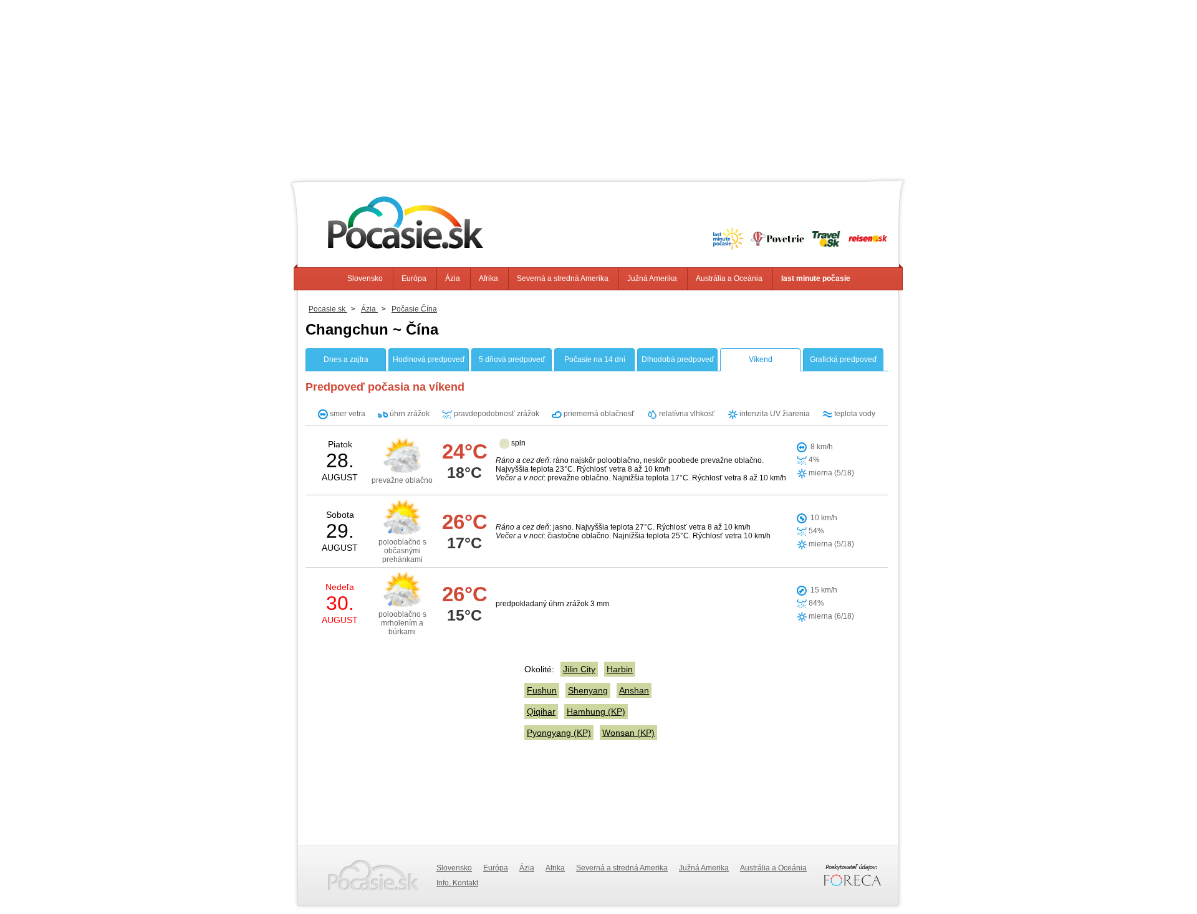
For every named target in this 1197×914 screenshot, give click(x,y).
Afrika (488, 278)
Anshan (634, 690)
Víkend (760, 359)
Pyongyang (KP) (559, 733)
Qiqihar (541, 711)
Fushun (542, 690)
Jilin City (579, 669)
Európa (413, 278)
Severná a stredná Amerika (562, 278)
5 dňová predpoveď (512, 359)
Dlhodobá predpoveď (678, 359)
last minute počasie (815, 278)
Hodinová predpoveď (428, 359)
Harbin (620, 669)
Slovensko (365, 278)
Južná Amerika (652, 278)
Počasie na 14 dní (594, 359)
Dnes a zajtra (346, 359)
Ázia (452, 278)
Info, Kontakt (457, 882)
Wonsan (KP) (628, 733)
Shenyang (588, 690)
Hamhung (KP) (596, 711)
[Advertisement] (598, 87)
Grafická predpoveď (843, 359)
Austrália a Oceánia (729, 278)
